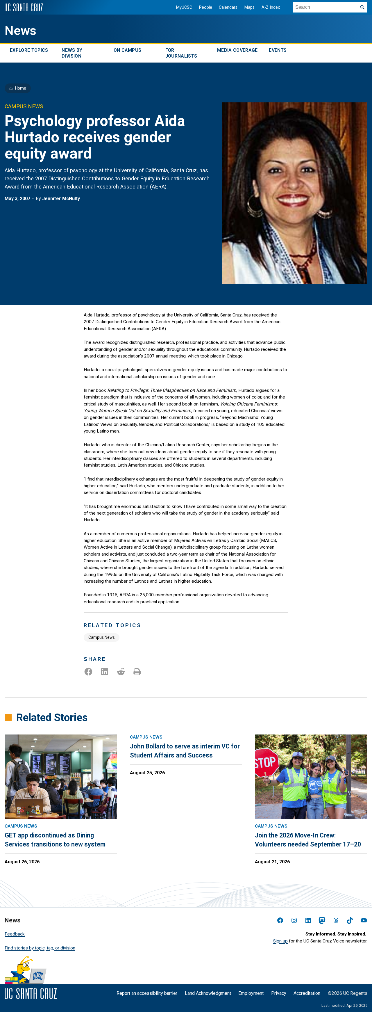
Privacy (278, 993)
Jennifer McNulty (61, 198)
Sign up (280, 941)
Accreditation (307, 993)
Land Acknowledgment (208, 993)
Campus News (101, 637)
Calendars (228, 7)
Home (20, 88)
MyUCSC (184, 7)
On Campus (128, 50)
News (20, 30)
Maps (249, 7)
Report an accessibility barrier (147, 993)
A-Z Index (271, 7)
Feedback (15, 934)
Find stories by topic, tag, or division (40, 948)
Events (278, 50)
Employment (251, 993)
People (205, 7)
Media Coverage (237, 50)
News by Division (72, 53)
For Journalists (181, 53)
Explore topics (29, 50)
